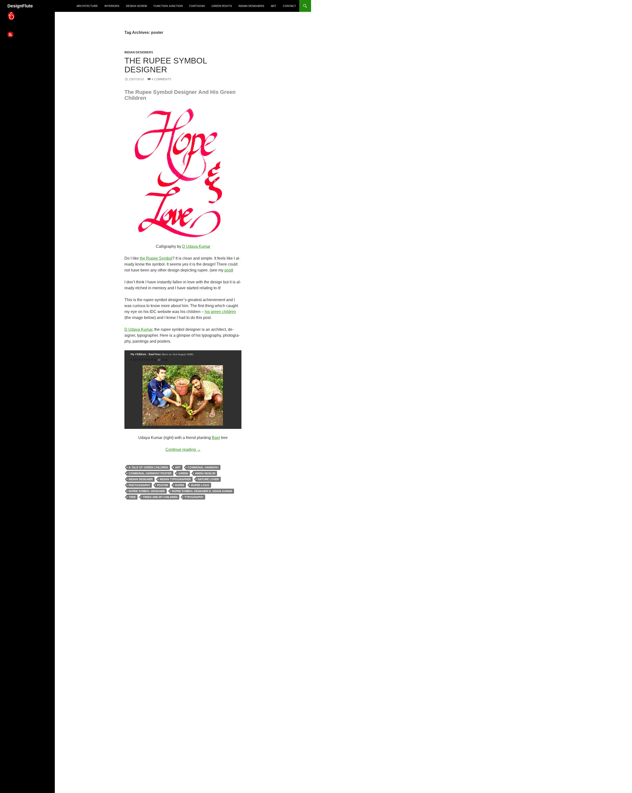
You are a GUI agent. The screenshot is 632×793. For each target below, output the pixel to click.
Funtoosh (197, 5)
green (183, 473)
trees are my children (160, 497)
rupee (179, 485)
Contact (289, 5)
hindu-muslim (205, 473)
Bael (216, 438)
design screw (136, 5)
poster (162, 485)
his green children (220, 312)
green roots (222, 5)
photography (139, 485)
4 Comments (161, 79)
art (273, 5)
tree (132, 497)
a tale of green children (148, 467)
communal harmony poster (150, 473)
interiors (111, 5)
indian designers (251, 5)
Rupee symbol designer (147, 491)
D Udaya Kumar (196, 246)
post (228, 270)
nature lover (208, 479)
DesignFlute (20, 5)
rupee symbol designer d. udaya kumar (202, 491)
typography (193, 497)
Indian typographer (175, 479)
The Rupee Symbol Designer (165, 65)
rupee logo (200, 485)
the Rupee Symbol (156, 258)
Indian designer (141, 479)
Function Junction (168, 5)
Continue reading (183, 449)
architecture (87, 5)
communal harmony (203, 467)
